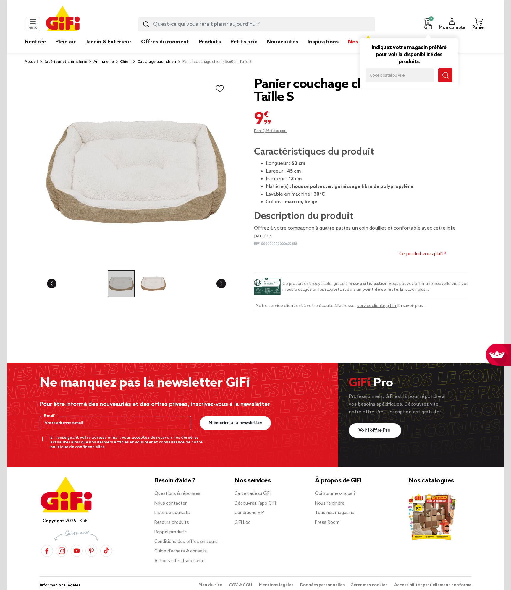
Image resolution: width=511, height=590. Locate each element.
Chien (125, 62)
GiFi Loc (242, 522)
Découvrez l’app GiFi (255, 503)
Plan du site (210, 585)
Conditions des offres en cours (186, 542)
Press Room (327, 522)
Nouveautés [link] (282, 42)
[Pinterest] (91, 550)
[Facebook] (47, 550)
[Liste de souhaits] (220, 89)
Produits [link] (210, 42)
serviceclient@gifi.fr (377, 305)
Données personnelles (322, 585)
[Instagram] (62, 550)
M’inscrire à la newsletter (235, 423)
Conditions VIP (249, 513)
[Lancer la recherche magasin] (445, 75)
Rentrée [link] (35, 42)
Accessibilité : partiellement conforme (432, 585)
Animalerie (103, 62)
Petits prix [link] (243, 42)
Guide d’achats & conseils (180, 551)
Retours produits (171, 522)
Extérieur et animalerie (65, 62)
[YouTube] (77, 550)
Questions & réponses (177, 493)
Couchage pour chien (156, 62)
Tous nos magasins (334, 513)
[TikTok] (106, 550)
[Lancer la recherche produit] (146, 24)
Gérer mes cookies (369, 585)
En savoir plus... (414, 289)
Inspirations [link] (323, 42)
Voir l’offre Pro (375, 430)
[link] (210, 50)
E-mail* (50, 416)
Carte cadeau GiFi (253, 493)
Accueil (31, 62)
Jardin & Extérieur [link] (108, 42)
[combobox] (256, 24)
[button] (428, 24)
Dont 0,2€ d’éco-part (270, 131)
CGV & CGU (241, 585)
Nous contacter (170, 503)
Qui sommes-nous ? (335, 493)
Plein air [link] (65, 42)
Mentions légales (276, 585)
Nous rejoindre (330, 503)
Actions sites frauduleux (179, 561)
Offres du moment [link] (165, 42)
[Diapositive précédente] (56, 283)
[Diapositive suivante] (216, 283)
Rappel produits (170, 532)
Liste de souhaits (172, 513)
